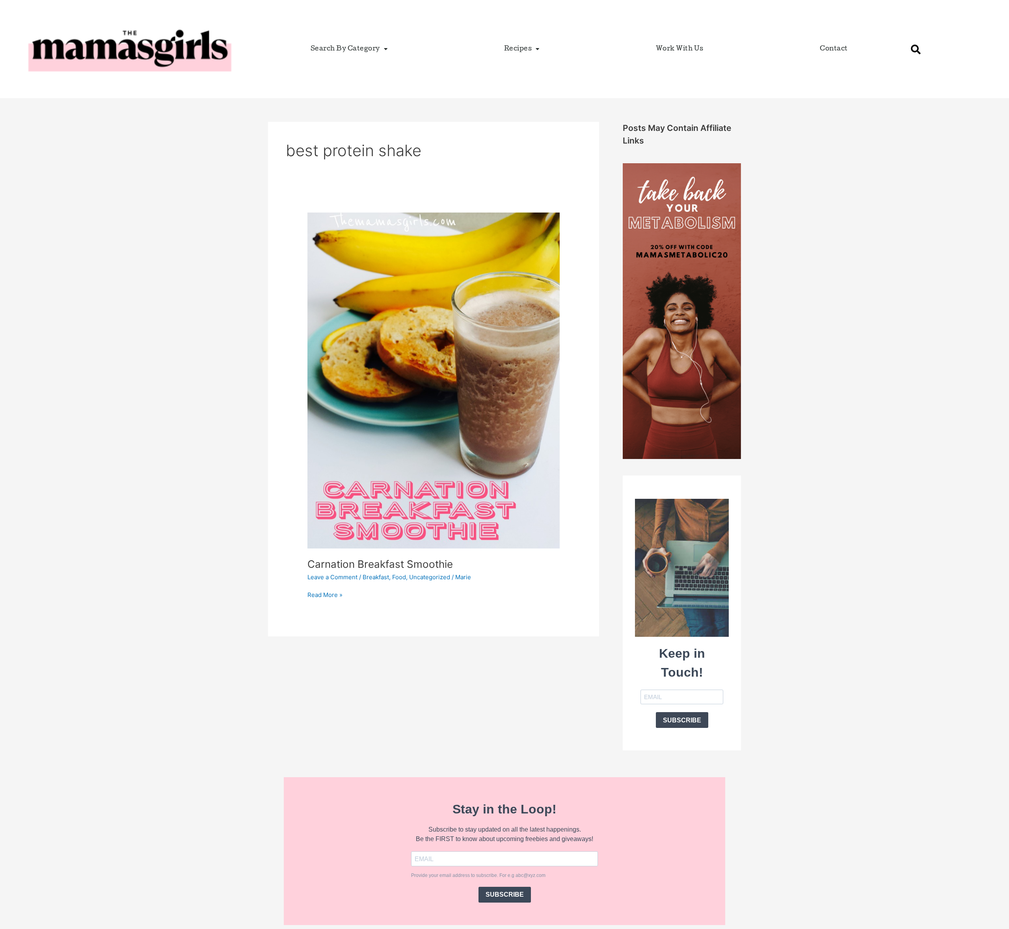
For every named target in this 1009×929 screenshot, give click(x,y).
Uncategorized (429, 577)
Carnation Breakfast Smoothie (380, 564)
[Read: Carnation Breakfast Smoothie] (433, 380)
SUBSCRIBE (682, 720)
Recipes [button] (518, 49)
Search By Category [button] (345, 49)
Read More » (325, 594)
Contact (834, 49)
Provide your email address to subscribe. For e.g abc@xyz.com (478, 875)
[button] (915, 49)
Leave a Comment (332, 577)
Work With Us (680, 49)
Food (399, 577)
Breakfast (376, 577)
